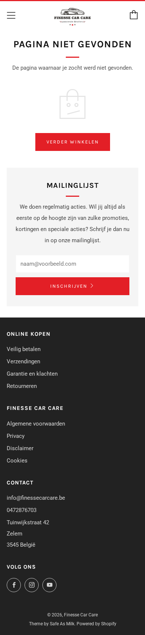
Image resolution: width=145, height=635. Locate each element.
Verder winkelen (72, 142)
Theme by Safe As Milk (51, 623)
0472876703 (21, 510)
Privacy (16, 436)
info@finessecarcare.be (36, 498)
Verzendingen (23, 361)
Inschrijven (68, 286)
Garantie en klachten (32, 373)
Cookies (17, 460)
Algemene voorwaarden (36, 423)
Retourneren (22, 386)
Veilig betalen (24, 349)
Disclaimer (20, 448)
